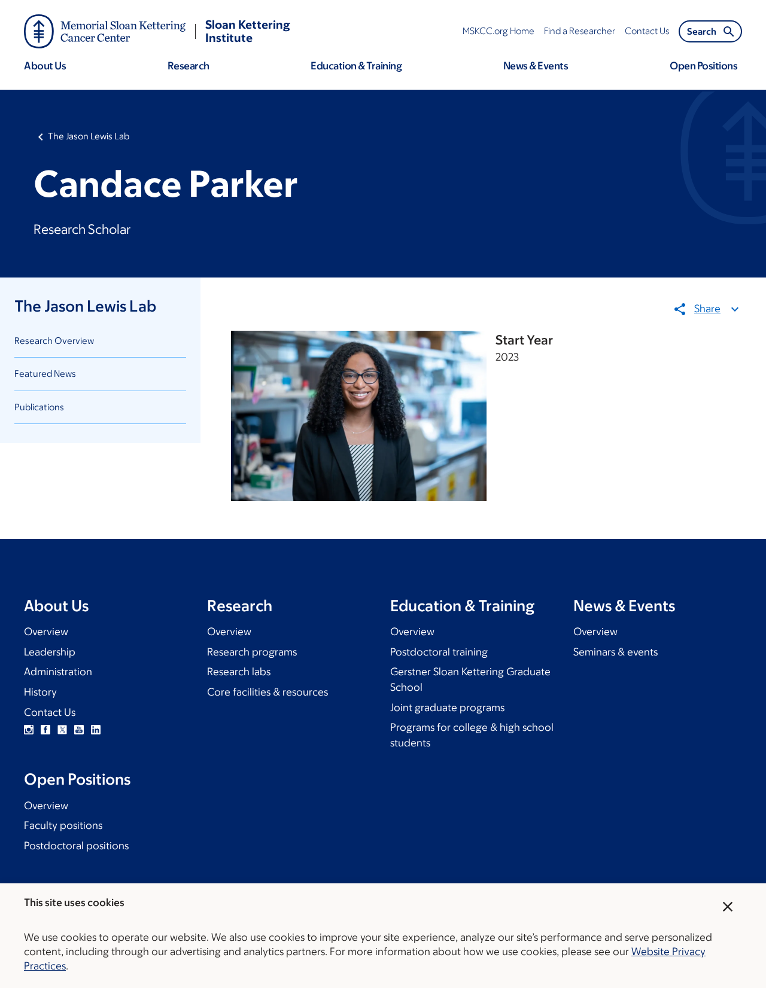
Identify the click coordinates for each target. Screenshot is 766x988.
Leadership (49, 652)
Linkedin (96, 729)
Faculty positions (63, 825)
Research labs (238, 672)
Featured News (45, 373)
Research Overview (54, 341)
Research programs (252, 652)
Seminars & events (615, 652)
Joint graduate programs (447, 707)
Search (701, 31)
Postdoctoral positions (76, 846)
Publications (39, 407)
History (40, 692)
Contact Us (49, 712)
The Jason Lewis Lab (88, 136)
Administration (58, 672)
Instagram (29, 729)
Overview (46, 632)
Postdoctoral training (439, 652)
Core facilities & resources (267, 692)
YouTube (79, 729)
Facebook (45, 729)
